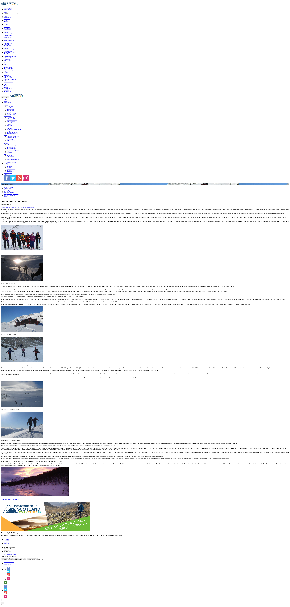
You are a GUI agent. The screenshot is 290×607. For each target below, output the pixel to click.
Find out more (7, 198)
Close (2, 603)
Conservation (7, 19)
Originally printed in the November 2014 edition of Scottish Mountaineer (18, 207)
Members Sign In (8, 8)
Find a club (6, 75)
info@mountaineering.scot (10, 554)
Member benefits (8, 67)
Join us (5, 64)
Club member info (8, 77)
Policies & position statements (11, 49)
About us (6, 24)
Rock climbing (7, 28)
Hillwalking (6, 539)
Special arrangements (9, 61)
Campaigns (6, 48)
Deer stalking (7, 59)
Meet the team (7, 85)
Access (5, 20)
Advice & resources (8, 82)
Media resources (7, 91)
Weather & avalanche (9, 40)
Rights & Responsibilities (10, 56)
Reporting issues (7, 60)
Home (5, 99)
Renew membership (8, 65)
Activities (6, 16)
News (5, 10)
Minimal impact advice (9, 53)
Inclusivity (6, 90)
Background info (8, 51)
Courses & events (8, 9)
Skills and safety (7, 191)
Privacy (7, 564)
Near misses (6, 44)
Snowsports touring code (9, 195)
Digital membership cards (10, 69)
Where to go (7, 190)
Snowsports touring (8, 33)
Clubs (5, 23)
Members (6, 21)
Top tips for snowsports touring (11, 194)
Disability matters (8, 35)
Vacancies (6, 87)
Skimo (5, 196)
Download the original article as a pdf (10, 499)
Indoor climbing (7, 29)
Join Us (5, 12)
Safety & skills (7, 17)
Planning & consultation (9, 52)
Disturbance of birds (8, 57)
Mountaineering (7, 31)
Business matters (8, 88)
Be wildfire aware (8, 41)
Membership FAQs (8, 68)
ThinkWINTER (7, 45)
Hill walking (7, 27)
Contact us (6, 543)
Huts (5, 71)
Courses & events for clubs (10, 79)
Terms (9, 562)
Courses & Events (8, 102)
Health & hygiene (8, 43)
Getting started (7, 188)
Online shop (6, 72)
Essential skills (7, 37)
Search (5, 174)
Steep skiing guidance (9, 192)
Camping (6, 32)
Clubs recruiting (7, 76)
